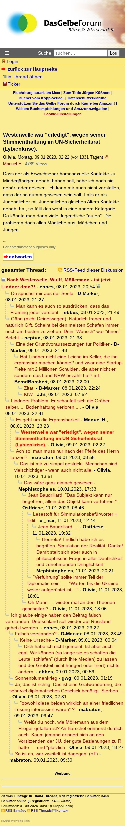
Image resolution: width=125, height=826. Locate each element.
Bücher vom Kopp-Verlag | (43, 98)
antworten (20, 256)
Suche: (45, 53)
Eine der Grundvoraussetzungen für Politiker (63, 344)
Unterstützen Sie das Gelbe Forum (38, 103)
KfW (28, 394)
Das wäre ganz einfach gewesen (58, 482)
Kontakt (62, 810)
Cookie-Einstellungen (63, 114)
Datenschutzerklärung (87, 98)
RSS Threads (41, 810)
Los (113, 53)
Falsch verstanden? (36, 633)
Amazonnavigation (90, 109)
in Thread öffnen (25, 76)
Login (12, 61)
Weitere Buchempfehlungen (40, 109)
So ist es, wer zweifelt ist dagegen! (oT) (56, 753)
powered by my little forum (15, 821)
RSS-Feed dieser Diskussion (93, 270)
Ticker (14, 84)
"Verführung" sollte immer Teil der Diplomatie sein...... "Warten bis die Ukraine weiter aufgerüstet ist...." (72, 583)
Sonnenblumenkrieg (36, 678)
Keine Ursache (35, 640)
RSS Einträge (15, 810)
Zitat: (29, 388)
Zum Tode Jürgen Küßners (86, 93)
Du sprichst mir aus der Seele (42, 293)
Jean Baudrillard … (58, 526)
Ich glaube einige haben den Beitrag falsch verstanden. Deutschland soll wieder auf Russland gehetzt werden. (58, 621)
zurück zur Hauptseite (32, 69)
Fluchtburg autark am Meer (36, 93)
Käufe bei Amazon (97, 103)
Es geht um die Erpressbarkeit (48, 419)
